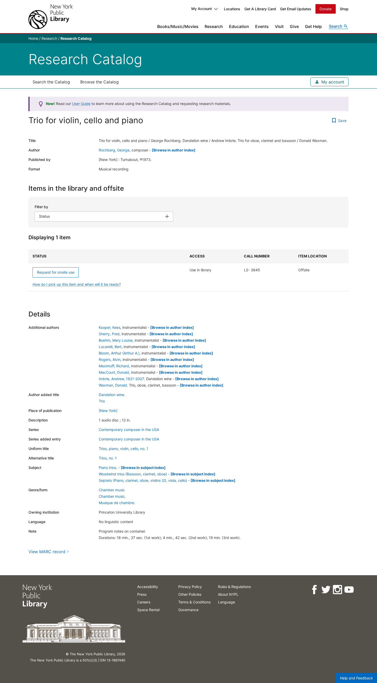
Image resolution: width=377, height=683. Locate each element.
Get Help (313, 26)
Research (214, 26)
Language (226, 602)
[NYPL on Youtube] (349, 589)
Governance (188, 610)
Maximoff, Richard (114, 366)
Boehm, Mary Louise (116, 340)
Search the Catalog (51, 81)
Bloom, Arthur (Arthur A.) (119, 353)
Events (262, 26)
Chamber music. (112, 496)
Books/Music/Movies (178, 26)
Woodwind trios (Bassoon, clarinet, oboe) (133, 474)
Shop (344, 9)
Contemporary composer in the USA (129, 429)
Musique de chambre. (117, 503)
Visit (279, 26)
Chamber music (112, 490)
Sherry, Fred (109, 334)
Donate (326, 9)
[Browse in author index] (173, 150)
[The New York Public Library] (50, 16)
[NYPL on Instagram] (337, 589)
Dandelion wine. (112, 394)
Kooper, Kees (109, 327)
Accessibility (147, 586)
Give (294, 26)
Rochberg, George (114, 150)
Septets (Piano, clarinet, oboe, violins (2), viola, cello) (143, 480)
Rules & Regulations (234, 586)
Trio (102, 401)
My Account (201, 8)
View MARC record (46, 551)
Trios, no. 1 (108, 458)
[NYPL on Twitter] (326, 589)
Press (141, 594)
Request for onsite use (55, 272)
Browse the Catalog (99, 81)
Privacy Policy (190, 586)
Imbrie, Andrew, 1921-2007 (121, 379)
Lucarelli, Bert (110, 346)
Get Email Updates (295, 9)
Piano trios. (108, 467)
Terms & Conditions (194, 602)
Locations (232, 9)
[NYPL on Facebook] (314, 589)
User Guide (81, 103)
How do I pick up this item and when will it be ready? (77, 284)
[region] (188, 270)
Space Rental (148, 610)
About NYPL (228, 594)
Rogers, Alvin (110, 359)
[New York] (108, 410)
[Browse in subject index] (143, 467)
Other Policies (189, 594)
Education (239, 26)
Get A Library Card (260, 9)
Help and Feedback (356, 678)
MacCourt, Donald (114, 372)
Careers (143, 602)
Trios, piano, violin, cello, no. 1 (123, 448)
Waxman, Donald (113, 385)
